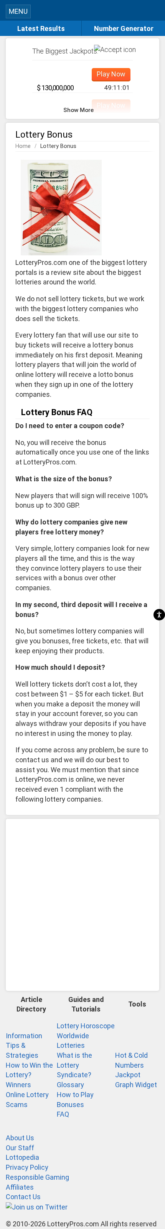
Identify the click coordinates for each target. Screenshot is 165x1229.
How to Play (75, 1095)
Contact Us (23, 1197)
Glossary (70, 1085)
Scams (17, 1105)
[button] (155, 10)
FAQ (63, 1114)
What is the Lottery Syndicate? (74, 1065)
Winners (18, 1085)
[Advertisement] (82, 905)
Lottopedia (22, 1157)
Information (24, 1036)
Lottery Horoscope (86, 1026)
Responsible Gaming (37, 1177)
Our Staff (20, 1148)
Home (23, 146)
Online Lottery (27, 1095)
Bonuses (70, 1105)
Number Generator (123, 28)
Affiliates (20, 1187)
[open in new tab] (37, 1207)
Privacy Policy (27, 1167)
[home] (89, 13)
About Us (20, 1138)
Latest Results (41, 28)
